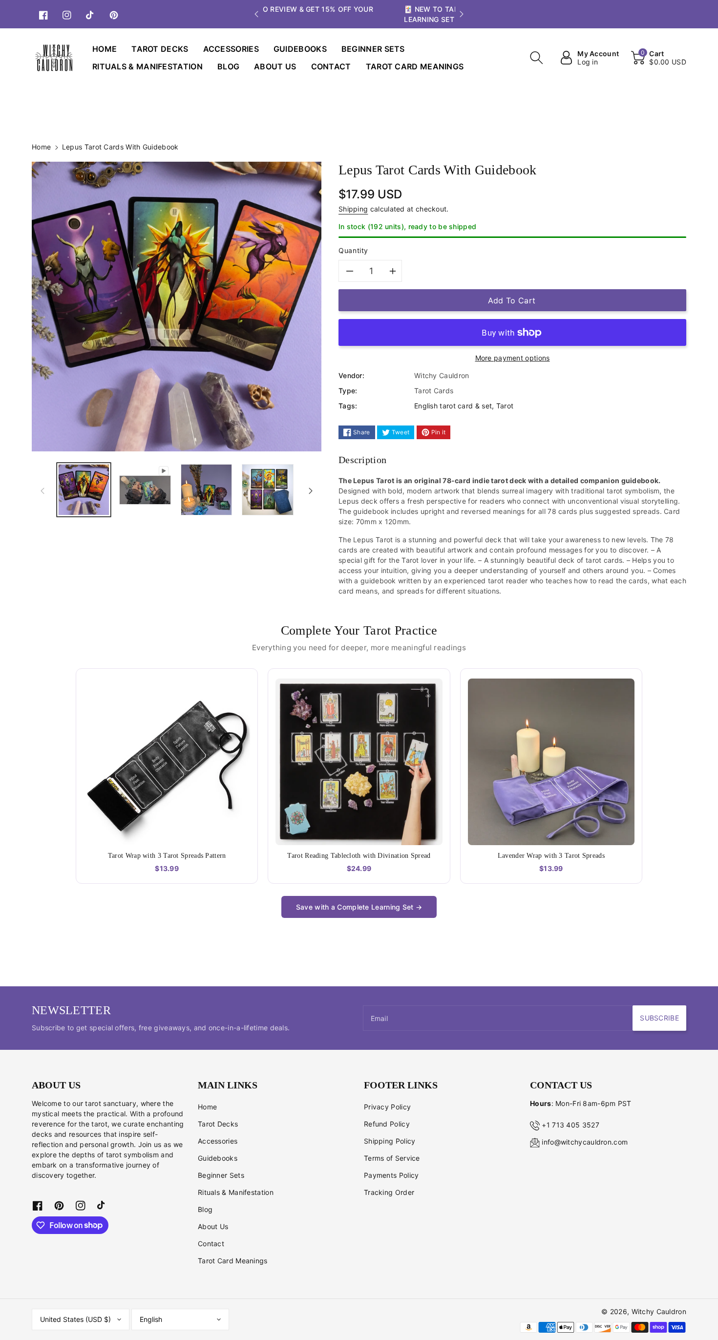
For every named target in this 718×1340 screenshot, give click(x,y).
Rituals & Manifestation (236, 1192)
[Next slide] (461, 14)
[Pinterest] (114, 14)
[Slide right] (310, 490)
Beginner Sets (221, 1175)
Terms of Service (392, 1158)
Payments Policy (391, 1175)
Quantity (353, 250)
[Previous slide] (256, 14)
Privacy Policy (387, 1107)
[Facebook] (43, 14)
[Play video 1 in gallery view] (144, 489)
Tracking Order (389, 1192)
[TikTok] (90, 14)
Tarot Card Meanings (233, 1260)
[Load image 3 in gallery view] (267, 489)
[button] (536, 57)
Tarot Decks (218, 1124)
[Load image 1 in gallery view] (83, 489)
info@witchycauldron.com (585, 1142)
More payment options (512, 358)
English (151, 1319)
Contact (211, 1243)
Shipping (353, 209)
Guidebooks (217, 1158)
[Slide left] (42, 490)
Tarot (505, 406)
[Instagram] (67, 14)
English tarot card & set (453, 406)
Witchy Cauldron (659, 1311)
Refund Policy (387, 1124)
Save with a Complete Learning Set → (359, 907)
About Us (213, 1226)
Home (41, 147)
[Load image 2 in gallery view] (206, 489)
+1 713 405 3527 (570, 1125)
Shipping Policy (390, 1141)
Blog (205, 1209)
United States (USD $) (75, 1319)
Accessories (217, 1141)
